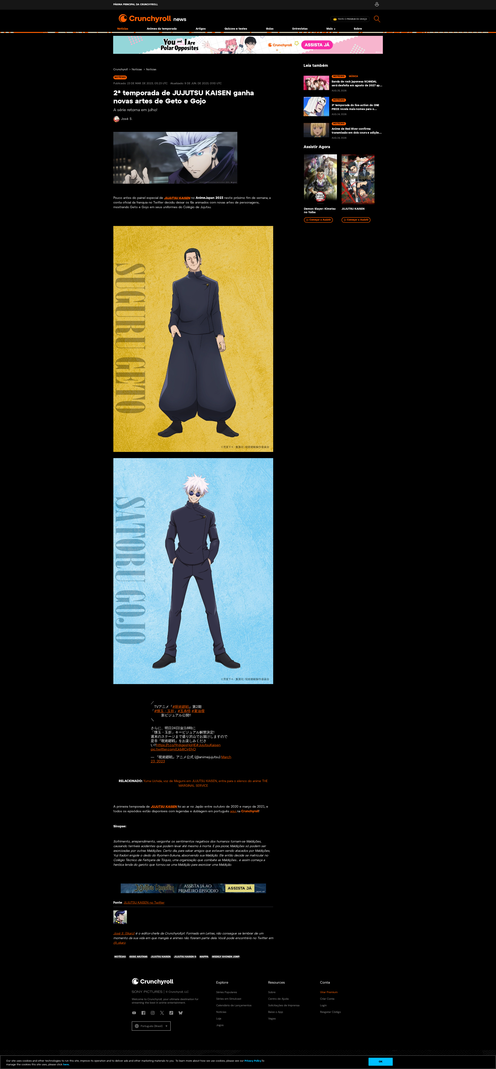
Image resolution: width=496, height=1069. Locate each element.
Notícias (122, 29)
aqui (233, 811)
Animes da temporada (162, 29)
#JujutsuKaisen (208, 745)
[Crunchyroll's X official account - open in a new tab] (162, 1012)
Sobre (358, 29)
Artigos (201, 29)
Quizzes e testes (236, 29)
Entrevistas (299, 29)
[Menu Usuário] (377, 5)
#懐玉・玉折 (164, 711)
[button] (151, 1026)
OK (380, 1061)
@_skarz (119, 942)
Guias (269, 29)
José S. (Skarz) (123, 933)
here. (66, 1065)
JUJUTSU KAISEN (177, 198)
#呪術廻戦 (180, 707)
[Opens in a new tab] (248, 45)
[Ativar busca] (377, 19)
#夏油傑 (198, 711)
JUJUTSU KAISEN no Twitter (144, 902)
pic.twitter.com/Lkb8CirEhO (173, 749)
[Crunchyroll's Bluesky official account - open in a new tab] (180, 1012)
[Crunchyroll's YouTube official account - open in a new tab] (134, 1012)
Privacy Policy (253, 1061)
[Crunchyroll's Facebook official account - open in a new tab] (143, 1012)
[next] (374, 180)
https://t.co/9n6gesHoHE (176, 745)
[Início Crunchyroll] (153, 984)
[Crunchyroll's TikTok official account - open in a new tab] (171, 1012)
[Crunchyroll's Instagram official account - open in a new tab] (152, 1012)
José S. (127, 119)
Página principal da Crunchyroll (135, 4)
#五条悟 (184, 711)
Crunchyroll (120, 69)
